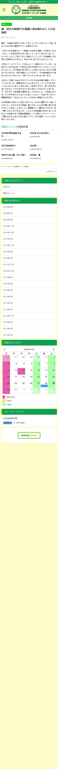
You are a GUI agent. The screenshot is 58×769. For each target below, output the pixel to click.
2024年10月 (8, 232)
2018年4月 (8, 335)
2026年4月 (8, 219)
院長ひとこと (6, 24)
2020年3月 (8, 283)
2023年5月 (8, 251)
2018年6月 (8, 328)
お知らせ (7, 186)
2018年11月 (8, 316)
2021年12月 (8, 264)
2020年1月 (8, 290)
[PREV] (5, 349)
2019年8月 (8, 296)
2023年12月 (8, 245)
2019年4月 (8, 303)
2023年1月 (8, 258)
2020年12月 (8, 271)
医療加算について (29, 435)
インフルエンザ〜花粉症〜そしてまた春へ (16, 166)
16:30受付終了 (19, 423)
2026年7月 (8, 213)
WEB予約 (29, 18)
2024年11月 (8, 226)
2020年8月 (8, 277)
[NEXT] (53, 349)
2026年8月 (8, 207)
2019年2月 (8, 309)
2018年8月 (8, 322)
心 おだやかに (50, 171)
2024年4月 (8, 239)
